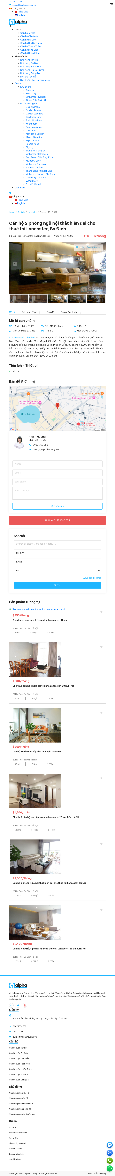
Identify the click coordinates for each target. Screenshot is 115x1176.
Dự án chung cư (28, 103)
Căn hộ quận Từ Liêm (18, 1074)
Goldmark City (33, 117)
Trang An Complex (35, 150)
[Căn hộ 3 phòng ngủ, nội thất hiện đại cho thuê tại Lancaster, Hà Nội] (35, 856)
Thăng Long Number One (39, 171)
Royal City (31, 93)
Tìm (59, 585)
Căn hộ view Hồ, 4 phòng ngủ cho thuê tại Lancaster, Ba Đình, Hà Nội (49, 948)
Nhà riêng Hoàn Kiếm (31, 66)
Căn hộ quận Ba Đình (18, 1053)
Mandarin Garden (35, 134)
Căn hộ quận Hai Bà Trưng (20, 1069)
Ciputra (30, 90)
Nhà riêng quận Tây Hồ (19, 1093)
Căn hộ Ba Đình (28, 39)
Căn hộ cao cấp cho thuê (22, 337)
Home (11, 212)
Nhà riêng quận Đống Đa (20, 1109)
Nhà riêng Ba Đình (29, 63)
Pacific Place (32, 144)
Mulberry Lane (33, 160)
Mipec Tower (32, 140)
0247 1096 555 (20, 1026)
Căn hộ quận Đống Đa (19, 1080)
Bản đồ (50, 312)
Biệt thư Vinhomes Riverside (35, 80)
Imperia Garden (34, 167)
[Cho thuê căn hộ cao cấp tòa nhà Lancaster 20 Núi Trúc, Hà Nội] (35, 790)
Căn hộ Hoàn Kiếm (30, 53)
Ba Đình (21, 212)
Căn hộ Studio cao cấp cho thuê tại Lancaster (37, 751)
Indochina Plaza (34, 120)
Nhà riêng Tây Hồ (29, 60)
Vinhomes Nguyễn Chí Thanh (41, 174)
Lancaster (31, 130)
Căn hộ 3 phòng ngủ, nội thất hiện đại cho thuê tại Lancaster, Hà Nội (49, 883)
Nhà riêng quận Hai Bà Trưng (22, 1114)
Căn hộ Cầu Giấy (29, 36)
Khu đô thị (25, 86)
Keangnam (31, 123)
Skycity (30, 147)
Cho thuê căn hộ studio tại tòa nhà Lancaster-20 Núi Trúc (43, 686)
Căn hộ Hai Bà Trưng (31, 43)
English (21, 15)
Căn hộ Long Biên (29, 49)
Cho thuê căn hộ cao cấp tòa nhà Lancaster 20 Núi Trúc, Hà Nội (46, 817)
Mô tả (12, 312)
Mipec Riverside (34, 137)
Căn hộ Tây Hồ (27, 33)
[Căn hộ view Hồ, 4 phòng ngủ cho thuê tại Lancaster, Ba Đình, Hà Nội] (35, 922)
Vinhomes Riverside (36, 97)
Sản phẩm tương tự (71, 312)
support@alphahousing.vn (24, 5)
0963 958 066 (40, 445)
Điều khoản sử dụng (97, 1173)
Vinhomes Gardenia (36, 164)
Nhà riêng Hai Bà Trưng (32, 70)
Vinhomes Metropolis (37, 154)
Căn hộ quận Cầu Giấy (19, 1058)
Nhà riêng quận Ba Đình (19, 1098)
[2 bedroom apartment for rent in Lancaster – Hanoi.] (37, 609)
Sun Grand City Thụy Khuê (39, 157)
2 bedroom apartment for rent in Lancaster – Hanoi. (40, 620)
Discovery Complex (36, 177)
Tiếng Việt (22, 11)
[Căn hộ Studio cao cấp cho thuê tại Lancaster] (35, 725)
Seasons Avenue (34, 127)
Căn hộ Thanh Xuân (30, 46)
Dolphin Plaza (33, 107)
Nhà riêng (15, 1086)
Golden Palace (33, 110)
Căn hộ (13, 1041)
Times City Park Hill (36, 100)
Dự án (18, 83)
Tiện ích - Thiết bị (31, 312)
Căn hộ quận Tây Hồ (18, 1048)
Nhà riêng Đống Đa (30, 73)
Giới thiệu (20, 187)
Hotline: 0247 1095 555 (57, 520)
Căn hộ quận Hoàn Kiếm (19, 1064)
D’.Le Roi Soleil (33, 184)
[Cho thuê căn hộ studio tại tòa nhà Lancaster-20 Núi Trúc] (35, 659)
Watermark (32, 181)
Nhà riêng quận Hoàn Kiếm (21, 1103)
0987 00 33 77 (18, 2)
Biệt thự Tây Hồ (28, 76)
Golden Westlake (34, 113)
